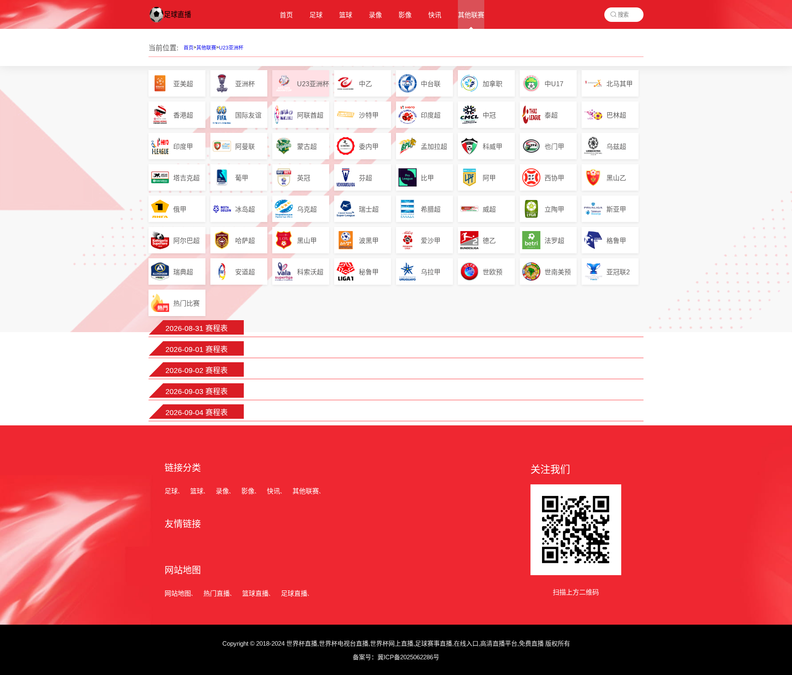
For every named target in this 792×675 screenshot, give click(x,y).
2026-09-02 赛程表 (196, 370)
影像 (248, 491)
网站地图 (178, 593)
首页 (188, 48)
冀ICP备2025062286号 (408, 657)
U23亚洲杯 (231, 48)
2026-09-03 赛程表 (196, 391)
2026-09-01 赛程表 (196, 349)
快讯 (273, 491)
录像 (222, 491)
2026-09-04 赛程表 (196, 412)
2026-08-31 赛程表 (196, 328)
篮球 (196, 491)
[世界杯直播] (176, 23)
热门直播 (216, 593)
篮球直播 (255, 593)
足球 (171, 491)
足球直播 (294, 593)
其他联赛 (206, 48)
